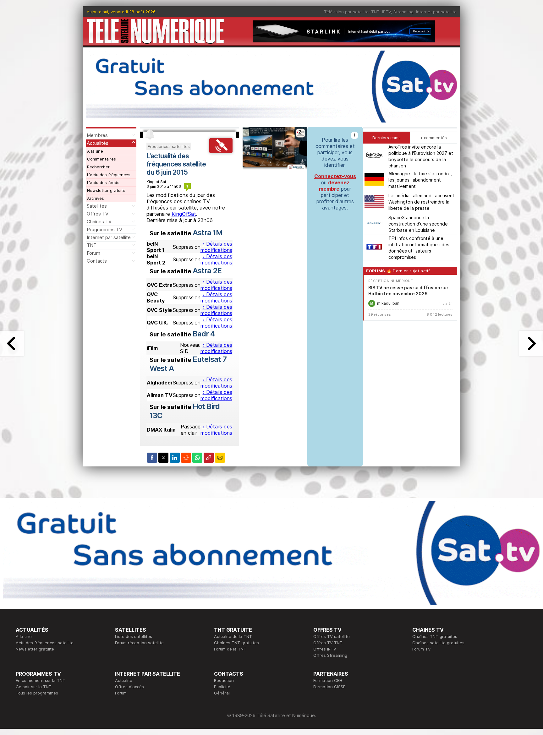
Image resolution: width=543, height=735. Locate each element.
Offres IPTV (324, 648)
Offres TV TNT (328, 642)
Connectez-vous (335, 176)
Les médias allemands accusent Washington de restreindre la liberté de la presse (421, 202)
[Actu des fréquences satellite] (221, 151)
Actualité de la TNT (233, 636)
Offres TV (97, 214)
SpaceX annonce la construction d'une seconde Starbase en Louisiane (418, 224)
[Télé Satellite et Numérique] (155, 31)
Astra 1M (207, 232)
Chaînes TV (99, 222)
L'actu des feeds (103, 182)
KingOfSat (184, 214)
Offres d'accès (129, 686)
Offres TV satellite (331, 636)
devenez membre (334, 185)
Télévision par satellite (346, 11)
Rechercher (98, 166)
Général (222, 692)
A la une (95, 151)
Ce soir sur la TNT (34, 686)
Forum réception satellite (139, 642)
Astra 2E (207, 270)
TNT (375, 11)
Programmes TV (104, 229)
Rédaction (224, 680)
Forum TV (421, 648)
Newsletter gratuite (106, 190)
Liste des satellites (133, 636)
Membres (97, 135)
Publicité (222, 686)
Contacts (97, 261)
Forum (93, 253)
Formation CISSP (329, 686)
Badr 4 (204, 333)
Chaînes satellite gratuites (438, 642)
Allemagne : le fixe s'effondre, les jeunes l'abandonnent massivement (420, 180)
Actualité (123, 680)
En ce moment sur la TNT (40, 680)
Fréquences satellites (169, 146)
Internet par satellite (436, 11)
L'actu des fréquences (108, 174)
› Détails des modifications (216, 247)
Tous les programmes (37, 692)
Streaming (403, 11)
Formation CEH (327, 680)
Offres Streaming (330, 655)
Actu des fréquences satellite (45, 642)
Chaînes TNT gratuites (236, 642)
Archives (95, 198)
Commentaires (101, 158)
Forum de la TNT (230, 648)
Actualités (97, 143)
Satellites (97, 206)
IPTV (386, 11)
